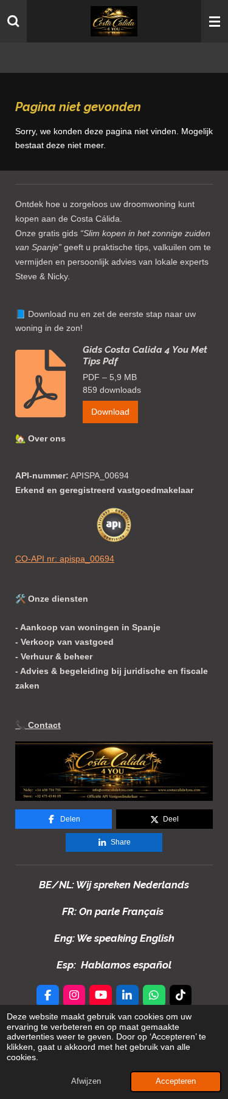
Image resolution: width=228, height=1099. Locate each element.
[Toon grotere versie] (114, 771)
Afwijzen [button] (86, 1081)
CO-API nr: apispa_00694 (64, 558)
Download (110, 412)
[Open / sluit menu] (214, 21)
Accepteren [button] (176, 1081)
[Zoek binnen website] (13, 21)
